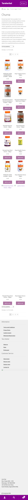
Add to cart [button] (7, 82)
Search (14, 497)
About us (6, 344)
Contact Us (6, 367)
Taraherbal (7, 3)
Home (4, 9)
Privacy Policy (7, 330)
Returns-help (7, 361)
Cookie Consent (7, 333)
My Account (6, 350)
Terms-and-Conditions (9, 327)
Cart (21, 496)
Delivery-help (7, 364)
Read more (20, 81)
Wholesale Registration (9, 335)
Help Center (6, 359)
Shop (8, 9)
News (5, 347)
